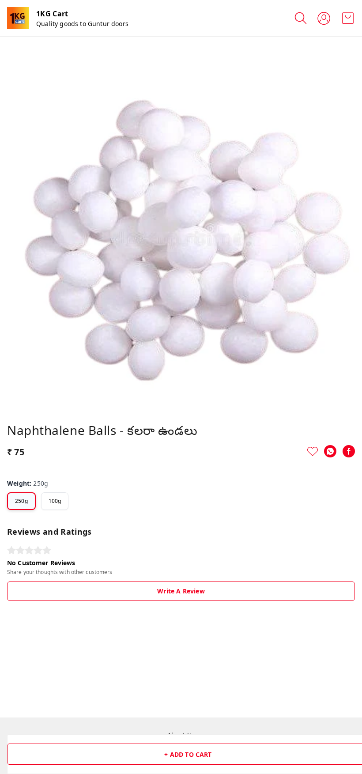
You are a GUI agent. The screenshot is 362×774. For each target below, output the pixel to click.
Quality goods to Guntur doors (82, 23)
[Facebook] (349, 451)
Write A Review (180, 591)
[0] (348, 18)
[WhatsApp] (330, 451)
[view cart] (348, 18)
